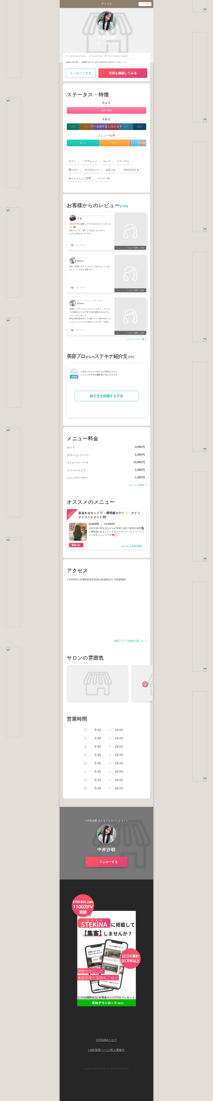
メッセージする (81, 73)
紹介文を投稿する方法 (106, 396)
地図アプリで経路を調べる (129, 641)
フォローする (108, 862)
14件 (124, 206)
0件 (131, 357)
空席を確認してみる (123, 73)
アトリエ (106, 3)
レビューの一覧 (135, 339)
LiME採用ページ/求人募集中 (106, 1050)
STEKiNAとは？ (106, 1040)
